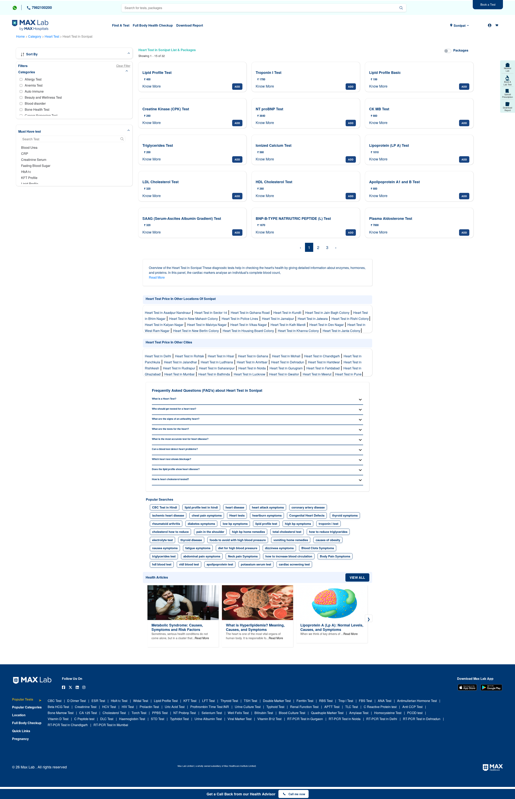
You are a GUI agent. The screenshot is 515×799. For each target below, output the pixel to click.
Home (20, 36)
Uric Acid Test (174, 706)
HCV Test (109, 706)
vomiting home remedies (290, 540)
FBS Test (365, 700)
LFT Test (208, 700)
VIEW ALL (357, 577)
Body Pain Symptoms (335, 556)
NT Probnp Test (184, 712)
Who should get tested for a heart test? (174, 408)
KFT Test (189, 700)
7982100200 (41, 7)
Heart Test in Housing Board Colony (249, 330)
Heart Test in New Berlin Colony (196, 330)
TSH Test (250, 700)
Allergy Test (33, 79)
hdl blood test (161, 564)
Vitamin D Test (58, 718)
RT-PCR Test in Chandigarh (68, 725)
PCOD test (414, 712)
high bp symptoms (298, 523)
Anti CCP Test (412, 706)
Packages (460, 50)
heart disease (235, 507)
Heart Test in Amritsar (253, 362)
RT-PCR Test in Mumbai (111, 725)
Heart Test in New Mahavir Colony (194, 318)
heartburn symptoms (267, 515)
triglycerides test (164, 556)
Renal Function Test (304, 706)
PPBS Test (160, 712)
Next (368, 618)
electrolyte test (162, 540)
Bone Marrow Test (60, 712)
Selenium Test (212, 712)
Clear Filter (123, 66)
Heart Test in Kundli (288, 312)
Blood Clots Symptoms (317, 548)
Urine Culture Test (248, 706)
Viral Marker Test (239, 718)
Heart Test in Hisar (222, 356)
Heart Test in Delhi (159, 356)
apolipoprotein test (220, 564)
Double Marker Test (277, 700)
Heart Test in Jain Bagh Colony (328, 312)
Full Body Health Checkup (153, 25)
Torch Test (139, 712)
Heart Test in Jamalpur (279, 318)
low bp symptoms (235, 523)
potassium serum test (256, 564)
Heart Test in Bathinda (215, 374)
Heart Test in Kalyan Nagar (165, 324)
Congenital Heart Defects (306, 515)
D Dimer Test (76, 700)
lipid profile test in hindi (201, 507)
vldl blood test (189, 564)
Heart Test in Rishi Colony (351, 318)
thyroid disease (191, 540)
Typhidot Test (179, 718)
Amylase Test (358, 712)
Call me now (296, 794)
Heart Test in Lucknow (250, 374)
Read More (157, 277)
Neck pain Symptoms (243, 556)
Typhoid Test (275, 706)
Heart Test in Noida (252, 368)
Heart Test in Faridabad (323, 368)
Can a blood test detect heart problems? (175, 449)
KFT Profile (29, 177)
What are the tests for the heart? (170, 429)
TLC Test (351, 706)
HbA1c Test (119, 700)
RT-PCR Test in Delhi (381, 718)
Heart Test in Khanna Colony (299, 330)
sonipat (459, 25)
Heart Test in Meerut (318, 374)
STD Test (157, 718)
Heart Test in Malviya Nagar (207, 324)
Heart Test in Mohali (287, 356)
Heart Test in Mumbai (180, 374)
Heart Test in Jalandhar (181, 362)
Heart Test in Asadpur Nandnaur (168, 312)
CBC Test (54, 700)
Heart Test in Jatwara (313, 318)
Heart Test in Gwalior (285, 374)
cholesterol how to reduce (170, 531)
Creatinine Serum (33, 159)
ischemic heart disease (168, 515)
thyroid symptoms (345, 515)
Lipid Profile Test (166, 700)
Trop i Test (345, 700)
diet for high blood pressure (237, 548)
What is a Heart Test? (164, 398)
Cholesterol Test (114, 712)
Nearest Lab (507, 69)
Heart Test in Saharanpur (217, 368)
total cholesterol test (287, 531)
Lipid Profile (29, 183)
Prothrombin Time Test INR (209, 706)
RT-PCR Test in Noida (344, 718)
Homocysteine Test (387, 712)
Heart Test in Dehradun (288, 362)
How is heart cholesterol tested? (170, 479)
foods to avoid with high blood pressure (238, 540)
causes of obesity (328, 540)
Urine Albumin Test (208, 718)
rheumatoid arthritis (166, 523)
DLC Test (106, 718)
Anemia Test (33, 85)
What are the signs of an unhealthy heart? (175, 419)
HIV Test (128, 706)
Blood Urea (29, 147)
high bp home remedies (248, 531)
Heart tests (237, 515)
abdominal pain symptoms (201, 556)
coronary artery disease (308, 507)
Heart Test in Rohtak (190, 356)
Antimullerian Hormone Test (417, 700)
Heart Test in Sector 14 (212, 312)
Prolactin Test (149, 706)
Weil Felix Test (238, 712)
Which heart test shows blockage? (171, 459)
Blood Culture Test (292, 712)
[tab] (27, 701)
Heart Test (52, 36)
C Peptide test (84, 718)
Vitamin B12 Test (269, 718)
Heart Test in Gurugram (287, 368)
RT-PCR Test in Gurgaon (305, 718)
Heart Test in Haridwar (324, 362)
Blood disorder (35, 103)
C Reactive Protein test (380, 706)
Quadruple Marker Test (327, 712)
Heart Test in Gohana (254, 356)
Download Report (189, 25)
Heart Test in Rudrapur (180, 368)
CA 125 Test (88, 712)
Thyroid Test (229, 700)
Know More (151, 86)
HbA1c (26, 171)
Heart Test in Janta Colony (342, 330)
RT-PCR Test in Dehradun (421, 718)
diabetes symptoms (201, 523)
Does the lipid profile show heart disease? (176, 469)
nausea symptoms (165, 548)
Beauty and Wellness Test (43, 97)
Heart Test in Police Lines (241, 318)
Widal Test (140, 700)
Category (34, 36)
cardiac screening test (294, 564)
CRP (24, 153)
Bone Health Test (37, 109)
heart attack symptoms (268, 507)
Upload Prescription (507, 95)
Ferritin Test (305, 700)
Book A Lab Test (508, 83)
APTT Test (331, 706)
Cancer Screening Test (41, 115)
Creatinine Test (85, 706)
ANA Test (384, 700)
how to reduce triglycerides (328, 531)
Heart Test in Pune (348, 374)
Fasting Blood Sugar (35, 165)
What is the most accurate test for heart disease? (180, 439)
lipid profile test (266, 523)
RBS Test (326, 700)
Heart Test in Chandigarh (322, 356)
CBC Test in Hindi (164, 507)
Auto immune (34, 91)
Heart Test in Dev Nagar (327, 324)
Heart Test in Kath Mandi (289, 324)
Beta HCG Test (58, 706)
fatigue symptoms (197, 548)
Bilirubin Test (263, 712)
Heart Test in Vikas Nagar (249, 324)
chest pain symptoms (207, 515)
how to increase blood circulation (288, 556)
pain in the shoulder (210, 531)
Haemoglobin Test (132, 718)
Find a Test (120, 25)
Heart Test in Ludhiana (218, 362)
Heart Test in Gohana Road (251, 312)
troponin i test (328, 523)
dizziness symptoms (279, 548)
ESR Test (98, 700)
